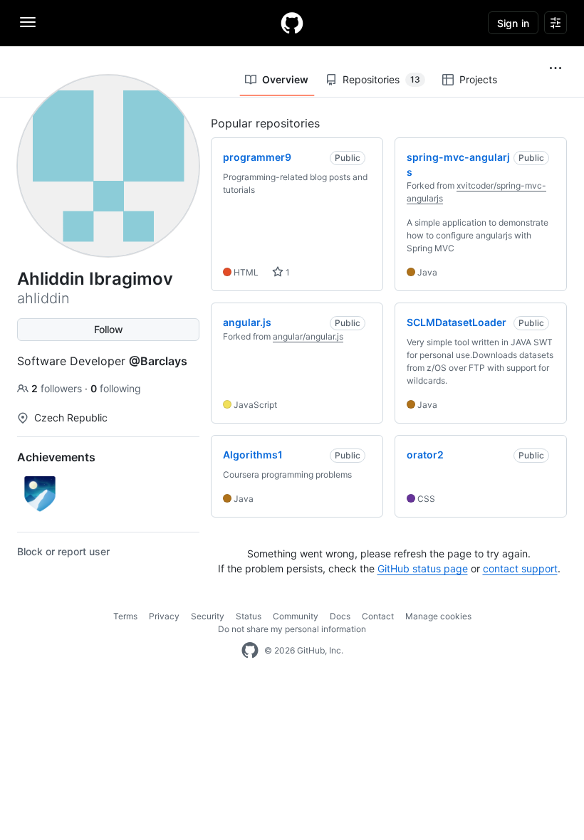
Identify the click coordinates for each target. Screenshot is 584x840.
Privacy (164, 616)
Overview (285, 79)
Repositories (381, 79)
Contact (378, 616)
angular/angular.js (308, 336)
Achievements (56, 457)
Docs (340, 616)
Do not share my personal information (292, 629)
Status (248, 616)
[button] (555, 68)
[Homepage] (292, 22)
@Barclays (158, 361)
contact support (520, 568)
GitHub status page (422, 568)
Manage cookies (438, 616)
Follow (108, 329)
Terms (125, 616)
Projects (478, 79)
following (115, 388)
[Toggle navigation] (27, 22)
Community (295, 616)
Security (207, 616)
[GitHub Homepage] (250, 650)
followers (58, 388)
